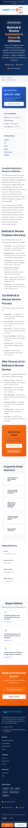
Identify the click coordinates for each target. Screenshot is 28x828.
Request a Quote (14, 697)
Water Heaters (6, 746)
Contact (4, 764)
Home (3, 77)
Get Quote (20, 825)
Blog (3, 776)
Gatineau (6, 139)
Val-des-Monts (8, 152)
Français (11, 818)
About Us (4, 758)
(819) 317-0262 (12, 94)
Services (9, 77)
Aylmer (6, 146)
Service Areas (5, 761)
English (4, 818)
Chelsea (6, 149)
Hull (5, 143)
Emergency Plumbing (7, 740)
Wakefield (6, 155)
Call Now (7, 825)
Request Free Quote (14, 104)
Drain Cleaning (5, 743)
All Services (5, 773)
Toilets (4, 749)
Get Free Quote (14, 451)
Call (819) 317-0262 (14, 446)
